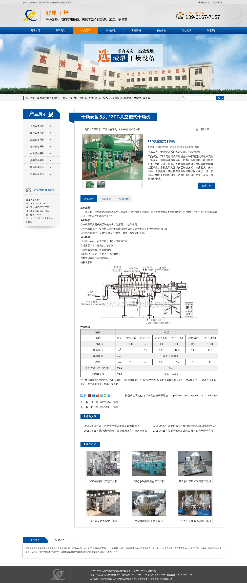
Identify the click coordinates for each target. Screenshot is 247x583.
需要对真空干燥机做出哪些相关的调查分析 (190, 425)
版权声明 (152, 571)
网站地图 (164, 579)
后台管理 (155, 579)
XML (170, 579)
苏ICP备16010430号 (138, 571)
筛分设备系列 (37, 153)
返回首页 (204, 129)
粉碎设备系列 (37, 146)
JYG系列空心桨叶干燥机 (104, 407)
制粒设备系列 (37, 132)
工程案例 (136, 30)
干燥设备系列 (37, 126)
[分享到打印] (109, 395)
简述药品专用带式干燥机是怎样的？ (117, 425)
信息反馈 (186, 30)
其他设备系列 (37, 174)
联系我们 (219, 2)
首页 (87, 129)
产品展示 (85, 30)
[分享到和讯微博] (89, 395)
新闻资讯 (111, 30)
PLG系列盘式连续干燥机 (104, 402)
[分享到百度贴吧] (85, 395)
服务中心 (161, 30)
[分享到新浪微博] (97, 395)
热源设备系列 (37, 160)
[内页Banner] (123, 64)
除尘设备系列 (37, 167)
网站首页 (205, 2)
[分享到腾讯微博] (101, 395)
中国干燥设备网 (142, 579)
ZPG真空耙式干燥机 (130, 116)
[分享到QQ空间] (93, 395)
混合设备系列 (37, 139)
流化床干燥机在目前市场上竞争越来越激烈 (121, 430)
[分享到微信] (105, 395)
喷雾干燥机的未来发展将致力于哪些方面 (189, 430)
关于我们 (60, 30)
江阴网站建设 (106, 579)
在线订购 (206, 185)
